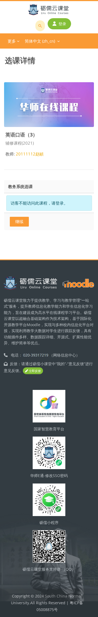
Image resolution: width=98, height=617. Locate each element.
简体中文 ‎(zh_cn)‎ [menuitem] (40, 41)
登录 (62, 23)
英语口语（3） (21, 134)
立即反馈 (34, 371)
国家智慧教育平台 (49, 428)
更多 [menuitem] (12, 41)
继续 (19, 221)
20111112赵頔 (30, 154)
